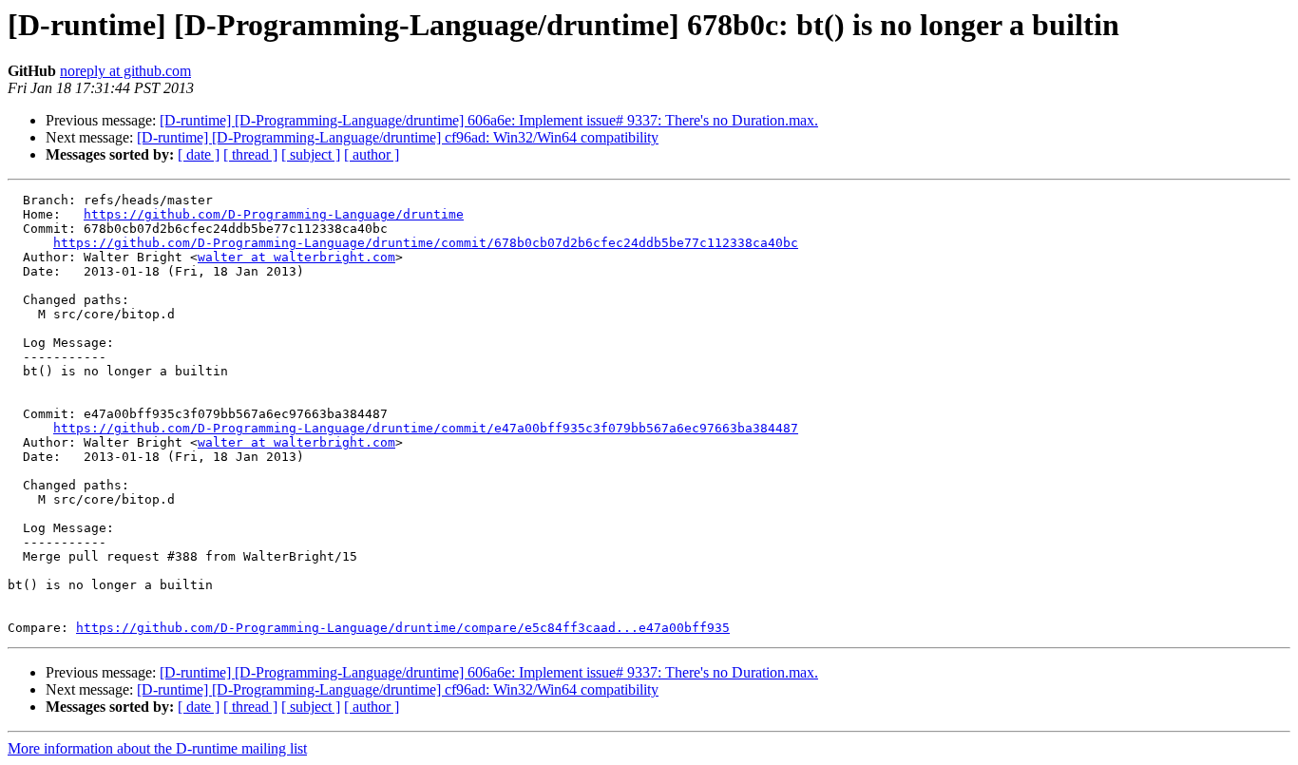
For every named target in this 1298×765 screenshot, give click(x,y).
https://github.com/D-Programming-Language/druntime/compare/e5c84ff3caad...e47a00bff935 (403, 628)
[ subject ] (310, 154)
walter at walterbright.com (296, 257)
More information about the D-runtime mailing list (157, 748)
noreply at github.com (125, 71)
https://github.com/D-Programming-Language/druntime (274, 214)
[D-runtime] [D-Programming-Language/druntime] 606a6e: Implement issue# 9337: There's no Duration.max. (489, 120)
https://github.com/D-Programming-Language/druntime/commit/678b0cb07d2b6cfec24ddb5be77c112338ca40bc (425, 243)
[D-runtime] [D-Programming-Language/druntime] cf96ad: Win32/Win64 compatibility (398, 137)
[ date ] (199, 154)
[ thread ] (250, 154)
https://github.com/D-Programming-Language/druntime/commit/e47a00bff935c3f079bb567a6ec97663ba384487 (425, 428)
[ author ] (371, 154)
